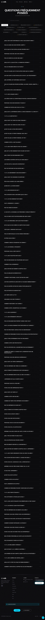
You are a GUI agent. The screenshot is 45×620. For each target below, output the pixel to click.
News (13, 594)
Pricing (17, 610)
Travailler (13, 590)
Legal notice (36, 616)
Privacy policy (41, 616)
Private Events (14, 588)
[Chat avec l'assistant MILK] (43, 617)
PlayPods (13, 584)
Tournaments (14, 586)
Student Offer (14, 592)
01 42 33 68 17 (26, 610)
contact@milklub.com (40, 580)
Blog (13, 596)
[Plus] (43, 2)
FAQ (13, 598)
